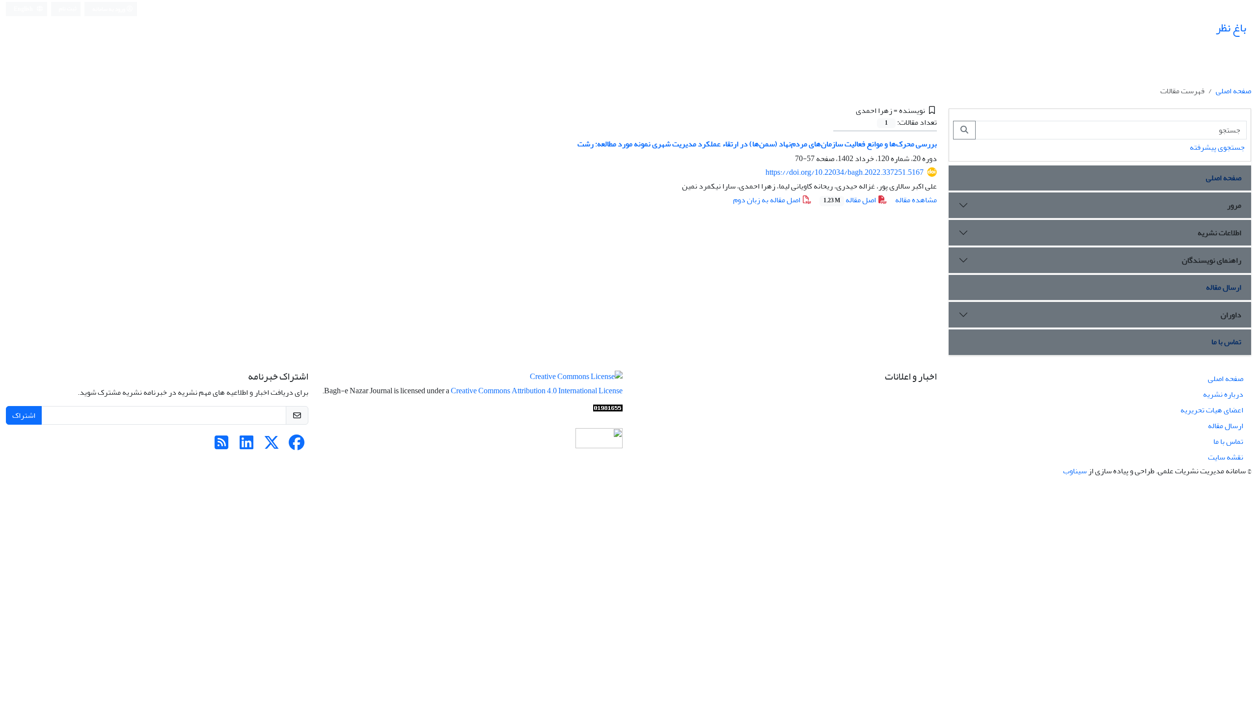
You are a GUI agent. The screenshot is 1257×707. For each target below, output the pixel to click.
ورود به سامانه (109, 9)
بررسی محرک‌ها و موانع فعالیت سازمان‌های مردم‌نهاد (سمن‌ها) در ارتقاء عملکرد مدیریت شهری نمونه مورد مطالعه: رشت (757, 143)
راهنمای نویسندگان (1211, 260)
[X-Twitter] (271, 445)
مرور (1234, 205)
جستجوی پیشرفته (1217, 147)
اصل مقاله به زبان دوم (767, 199)
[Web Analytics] (608, 410)
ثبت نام (68, 8)
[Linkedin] (246, 445)
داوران (1231, 314)
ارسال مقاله (1223, 287)
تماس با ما (1226, 341)
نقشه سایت (1225, 457)
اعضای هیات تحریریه (1211, 410)
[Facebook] (296, 445)
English (24, 9)
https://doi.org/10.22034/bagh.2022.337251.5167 (844, 172)
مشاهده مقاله (916, 199)
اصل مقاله (850, 199)
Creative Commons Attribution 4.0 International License (537, 390)
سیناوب (1075, 470)
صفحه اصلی (1233, 90)
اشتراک (23, 415)
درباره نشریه (1223, 394)
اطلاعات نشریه (1219, 232)
